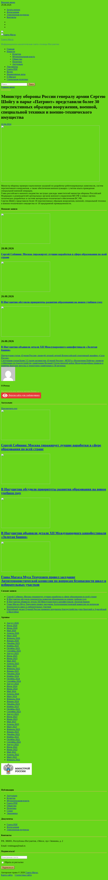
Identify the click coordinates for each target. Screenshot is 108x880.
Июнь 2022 (12, 749)
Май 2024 (11, 691)
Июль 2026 (12, 625)
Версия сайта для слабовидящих (24, 395)
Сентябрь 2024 (14, 681)
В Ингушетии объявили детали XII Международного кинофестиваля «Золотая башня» (48, 601)
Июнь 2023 (12, 719)
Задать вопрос (13, 9)
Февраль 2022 (13, 759)
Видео (10, 72)
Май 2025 (11, 661)
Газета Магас (7, 39)
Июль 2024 (12, 686)
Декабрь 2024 (13, 673)
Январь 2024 (13, 701)
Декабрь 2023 (13, 704)
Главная (10, 49)
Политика (17, 61)
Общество (17, 59)
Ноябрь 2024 (13, 676)
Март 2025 (12, 666)
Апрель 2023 (13, 724)
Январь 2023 (13, 732)
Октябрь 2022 (13, 739)
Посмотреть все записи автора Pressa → (20, 391)
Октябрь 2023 (13, 709)
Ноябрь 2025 (13, 646)
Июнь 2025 (12, 658)
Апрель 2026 (13, 633)
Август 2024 (13, 684)
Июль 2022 (12, 747)
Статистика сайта (23, 875)
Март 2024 (12, 696)
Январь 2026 (13, 641)
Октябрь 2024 (13, 678)
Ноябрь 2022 (13, 737)
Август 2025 (13, 653)
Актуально (17, 64)
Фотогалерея (13, 12)
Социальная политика (17, 79)
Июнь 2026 (12, 628)
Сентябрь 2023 (14, 711)
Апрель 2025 (13, 663)
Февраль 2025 (13, 668)
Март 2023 (12, 727)
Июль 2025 (12, 656)
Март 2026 (12, 635)
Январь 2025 (13, 671)
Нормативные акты (16, 74)
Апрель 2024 (13, 694)
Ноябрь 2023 (13, 706)
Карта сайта (7, 875)
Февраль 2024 (13, 699)
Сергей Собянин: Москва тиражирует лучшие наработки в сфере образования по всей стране (52, 596)
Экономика (12, 813)
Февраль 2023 (13, 729)
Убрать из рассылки (13, 862)
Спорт (10, 811)
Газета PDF (12, 69)
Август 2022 (13, 744)
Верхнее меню (8, 2)
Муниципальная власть (23, 56)
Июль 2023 (12, 716)
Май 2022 (11, 752)
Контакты (11, 17)
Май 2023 (11, 721)
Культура (16, 54)
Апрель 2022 (13, 754)
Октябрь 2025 (13, 648)
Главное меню (8, 87)
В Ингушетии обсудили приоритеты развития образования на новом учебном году (52, 302)
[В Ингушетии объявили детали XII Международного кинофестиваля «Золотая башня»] (25, 336)
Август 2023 (13, 714)
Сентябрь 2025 (14, 651)
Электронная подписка (18, 14)
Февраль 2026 (13, 638)
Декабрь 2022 (13, 734)
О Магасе (11, 77)
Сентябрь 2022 (14, 742)
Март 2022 (12, 757)
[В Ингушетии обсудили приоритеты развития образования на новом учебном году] (25, 291)
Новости (11, 51)
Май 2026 (11, 630)
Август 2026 (13, 623)
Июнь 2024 (12, 689)
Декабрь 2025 (13, 643)
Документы (12, 66)
